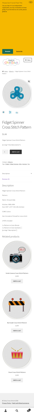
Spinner (24, 164)
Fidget (7, 164)
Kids (20, 164)
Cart (26, 409)
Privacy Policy (6, 403)
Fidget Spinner (14, 164)
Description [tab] (6, 173)
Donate (7, 51)
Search (17, 411)
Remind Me (19, 51)
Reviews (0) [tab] (5, 179)
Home (6, 71)
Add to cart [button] (17, 281)
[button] (29, 81)
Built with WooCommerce (20, 403)
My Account (5, 411)
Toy (28, 164)
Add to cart (16, 152)
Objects (11, 71)
